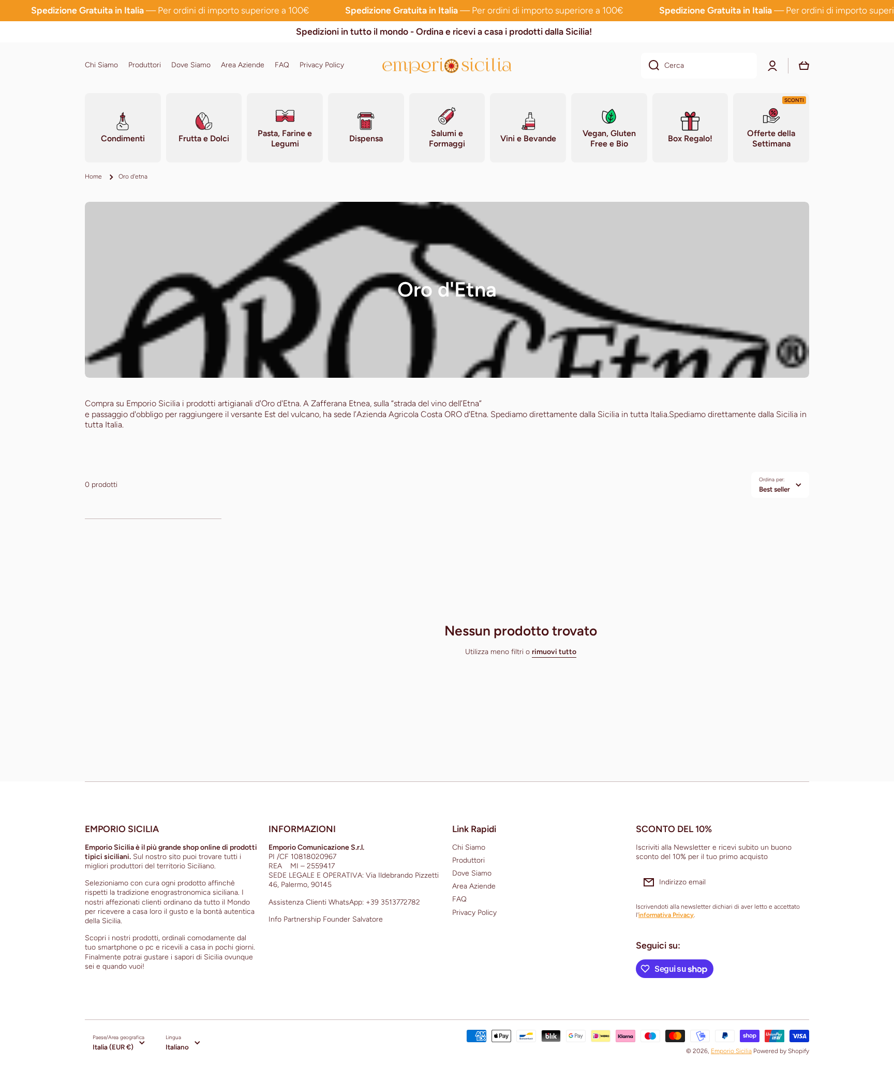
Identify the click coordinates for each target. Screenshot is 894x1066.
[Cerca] (650, 66)
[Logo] (447, 65)
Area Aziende (474, 886)
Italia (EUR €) (113, 1047)
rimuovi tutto (554, 651)
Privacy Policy (474, 912)
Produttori (468, 860)
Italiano (177, 1047)
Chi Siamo (468, 847)
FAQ (459, 899)
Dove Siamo (471, 873)
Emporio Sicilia (731, 1051)
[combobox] (699, 66)
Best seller (774, 489)
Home (93, 176)
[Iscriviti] (796, 882)
